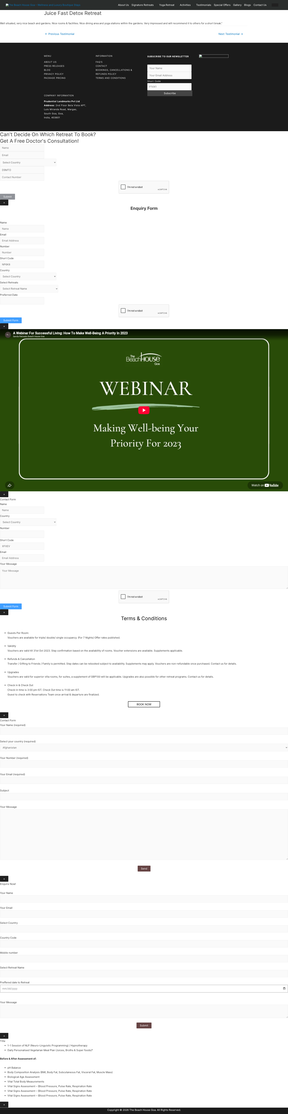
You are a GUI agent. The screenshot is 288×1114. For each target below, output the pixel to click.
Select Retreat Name (12, 967)
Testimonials (203, 5)
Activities (185, 5)
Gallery (237, 5)
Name (3, 222)
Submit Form (10, 320)
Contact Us (260, 5)
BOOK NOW (144, 704)
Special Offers (222, 5)
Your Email (6, 907)
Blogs (247, 5)
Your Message (8, 563)
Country (5, 270)
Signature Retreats (143, 5)
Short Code (154, 81)
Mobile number (9, 952)
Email (3, 234)
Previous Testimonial (59, 34)
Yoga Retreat (166, 5)
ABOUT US (50, 62)
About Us (123, 5)
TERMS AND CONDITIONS (111, 78)
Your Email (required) (12, 774)
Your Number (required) (14, 758)
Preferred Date (9, 294)
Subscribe (170, 93)
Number (5, 246)
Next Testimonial (230, 34)
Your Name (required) (13, 725)
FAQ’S (99, 62)
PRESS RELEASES (54, 66)
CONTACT (101, 66)
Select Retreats (9, 282)
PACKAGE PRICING (55, 78)
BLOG (47, 70)
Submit (7, 196)
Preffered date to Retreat (15, 982)
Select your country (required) (18, 741)
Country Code (8, 937)
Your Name (6, 893)
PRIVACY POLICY (54, 74)
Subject (4, 790)
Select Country (9, 922)
